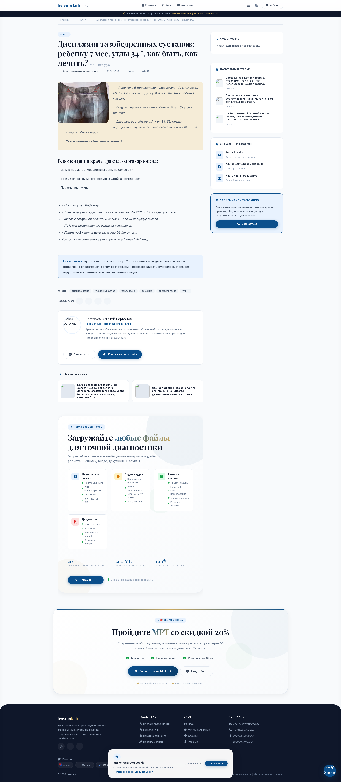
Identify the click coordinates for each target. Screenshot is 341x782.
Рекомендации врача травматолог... (238, 45)
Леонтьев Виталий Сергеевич (108, 319)
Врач (191, 723)
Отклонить (194, 763)
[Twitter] (107, 301)
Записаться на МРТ (152, 671)
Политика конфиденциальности (233, 774)
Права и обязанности (156, 723)
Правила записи (153, 741)
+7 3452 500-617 (243, 729)
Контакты (186, 5)
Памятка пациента (154, 735)
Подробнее (199, 671)
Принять (217, 763)
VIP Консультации (199, 729)
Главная (150, 5)
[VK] (88, 301)
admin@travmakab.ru (246, 723)
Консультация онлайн (122, 354)
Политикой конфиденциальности (133, 771)
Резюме (193, 741)
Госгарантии (151, 729)
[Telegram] (79, 301)
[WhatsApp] (98, 301)
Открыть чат (82, 354)
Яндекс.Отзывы (242, 741)
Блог (168, 5)
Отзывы (193, 735)
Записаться (249, 224)
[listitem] (61, 746)
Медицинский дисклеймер (268, 774)
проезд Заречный (244, 735)
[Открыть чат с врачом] (329, 770)
